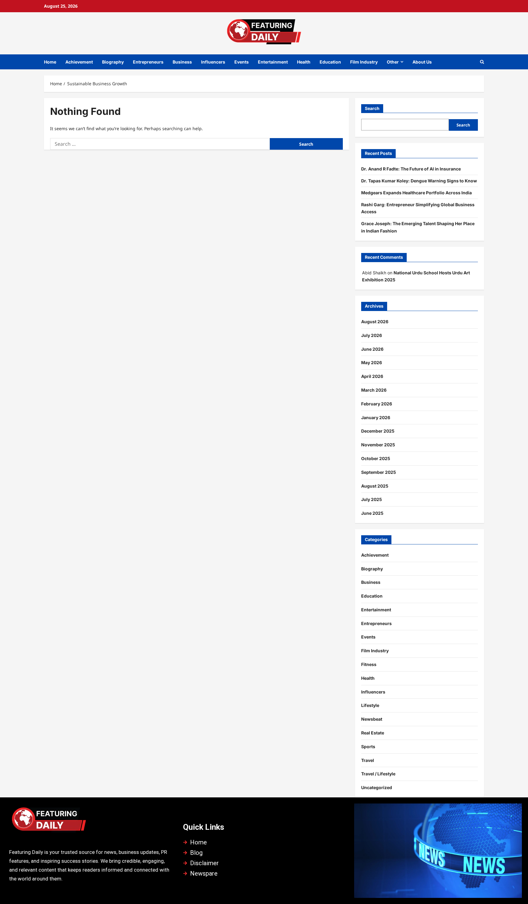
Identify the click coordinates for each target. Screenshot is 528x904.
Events (241, 61)
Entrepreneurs (148, 61)
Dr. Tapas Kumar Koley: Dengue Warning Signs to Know (419, 180)
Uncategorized (376, 787)
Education (330, 61)
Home (50, 61)
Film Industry (364, 61)
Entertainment (273, 61)
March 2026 (374, 390)
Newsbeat (371, 719)
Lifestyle (370, 705)
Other (393, 61)
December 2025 (377, 431)
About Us (422, 61)
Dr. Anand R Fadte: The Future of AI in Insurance (411, 168)
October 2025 (375, 458)
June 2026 (372, 349)
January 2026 (375, 417)
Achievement (79, 61)
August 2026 (374, 321)
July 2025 (371, 499)
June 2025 (372, 513)
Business (182, 61)
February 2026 (376, 403)
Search (372, 108)
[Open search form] (482, 61)
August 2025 (374, 486)
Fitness (368, 664)
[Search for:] (160, 144)
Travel (367, 760)
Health (303, 61)
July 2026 (371, 335)
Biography (113, 61)
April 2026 (372, 376)
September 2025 (378, 472)
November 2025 (378, 444)
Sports (368, 746)
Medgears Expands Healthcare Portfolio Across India (416, 192)
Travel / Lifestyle (378, 773)
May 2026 (371, 362)
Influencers (213, 61)
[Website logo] (90, 821)
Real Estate (372, 732)
